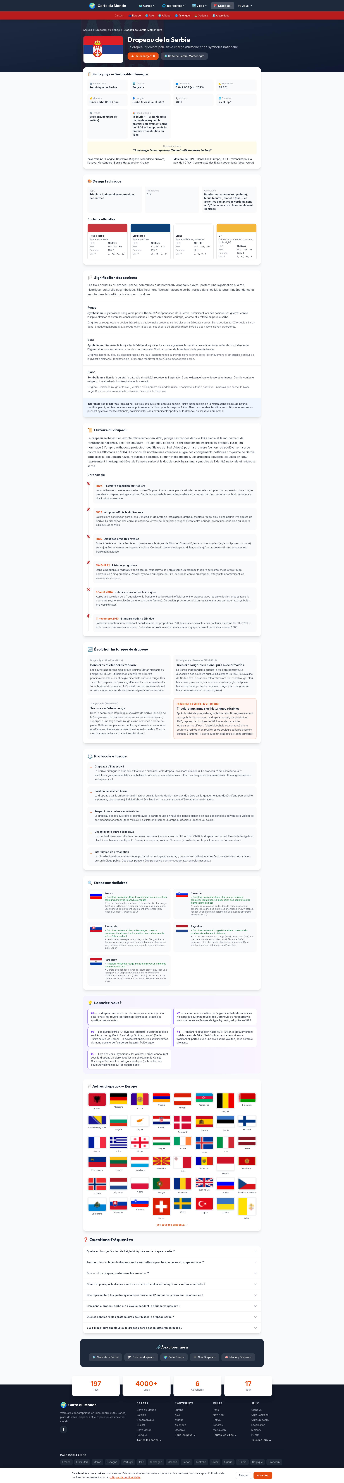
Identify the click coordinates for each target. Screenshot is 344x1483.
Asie (177, 1414)
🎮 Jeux (243, 6)
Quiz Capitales (259, 1414)
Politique (142, 1434)
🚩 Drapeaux (222, 6)
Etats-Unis (82, 1461)
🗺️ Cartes (145, 6)
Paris (216, 1409)
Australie (201, 1461)
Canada (172, 1461)
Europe (179, 1409)
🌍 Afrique (164, 15)
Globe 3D (256, 1409)
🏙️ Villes (198, 6)
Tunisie (242, 1461)
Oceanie (180, 1429)
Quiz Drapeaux (205, 1357)
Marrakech (219, 1429)
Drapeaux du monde (107, 29)
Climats (141, 1424)
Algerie (228, 1461)
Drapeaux (274, 1461)
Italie (141, 1461)
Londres (218, 1424)
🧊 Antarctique (221, 15)
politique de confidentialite (124, 1477)
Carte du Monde (146, 1409)
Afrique (179, 1419)
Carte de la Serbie (105, 1357)
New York (218, 1414)
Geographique (145, 1419)
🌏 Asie (149, 15)
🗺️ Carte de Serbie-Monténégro (184, 55)
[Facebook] (63, 1429)
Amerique (180, 1424)
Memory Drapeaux (238, 1357)
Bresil (215, 1461)
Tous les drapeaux (141, 1357)
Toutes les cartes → (149, 1439)
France (66, 1461)
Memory (256, 1429)
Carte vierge (144, 1429)
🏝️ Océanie (201, 15)
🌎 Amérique (182, 15)
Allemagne (156, 1461)
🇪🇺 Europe (134, 15)
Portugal (128, 1461)
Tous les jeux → (261, 1439)
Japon (186, 1461)
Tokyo (217, 1419)
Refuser (243, 1475)
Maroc (97, 1461)
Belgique (257, 1461)
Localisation (258, 1424)
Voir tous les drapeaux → (172, 1224)
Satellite (141, 1414)
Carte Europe (174, 1357)
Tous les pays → (185, 1434)
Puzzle (255, 1434)
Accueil (87, 29)
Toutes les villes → (225, 1434)
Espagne (112, 1461)
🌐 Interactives (172, 6)
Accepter (263, 1475)
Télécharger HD (145, 55)
